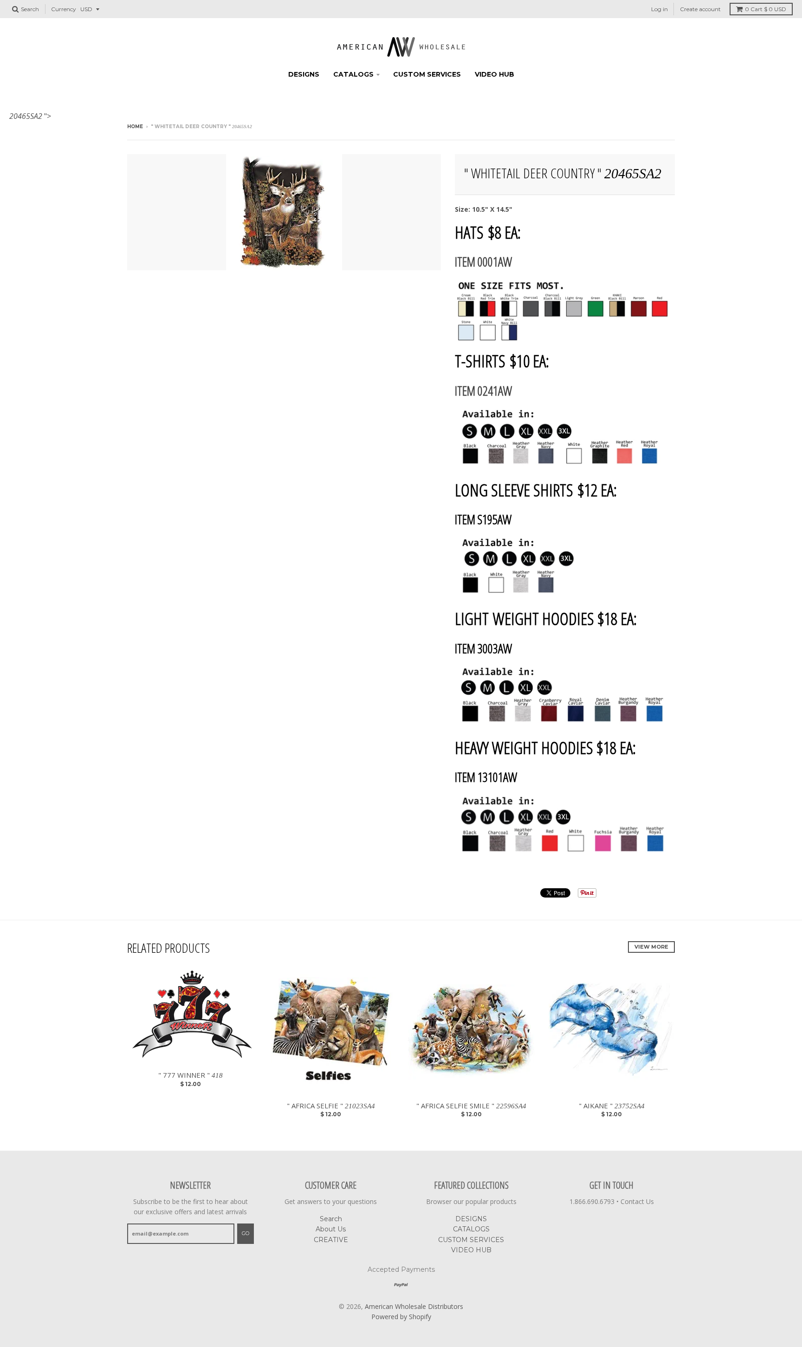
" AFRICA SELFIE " (331, 1105)
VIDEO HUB (494, 74)
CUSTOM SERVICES (427, 74)
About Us (331, 1229)
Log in (659, 9)
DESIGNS (303, 74)
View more (651, 947)
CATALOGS (353, 74)
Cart (765, 9)
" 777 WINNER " (190, 1075)
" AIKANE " (612, 1105)
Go (245, 1233)
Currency (63, 9)
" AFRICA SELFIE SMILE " (471, 1105)
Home (135, 127)
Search (331, 1219)
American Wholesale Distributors (414, 1306)
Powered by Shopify (401, 1316)
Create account (700, 9)
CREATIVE (331, 1240)
